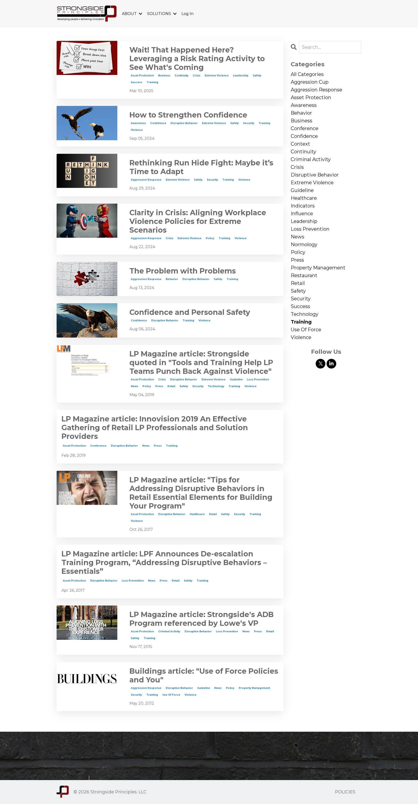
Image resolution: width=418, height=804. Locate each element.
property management (254, 688)
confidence (158, 123)
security (248, 123)
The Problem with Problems (182, 271)
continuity (181, 75)
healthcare (197, 514)
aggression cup (309, 82)
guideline (236, 379)
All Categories (307, 74)
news (134, 386)
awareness (138, 123)
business (164, 75)
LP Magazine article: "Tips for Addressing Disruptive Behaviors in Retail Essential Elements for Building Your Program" (200, 493)
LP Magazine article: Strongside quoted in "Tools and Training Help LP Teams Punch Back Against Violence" (201, 363)
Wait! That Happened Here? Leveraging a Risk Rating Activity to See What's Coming (197, 59)
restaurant (304, 275)
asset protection (142, 75)
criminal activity (169, 631)
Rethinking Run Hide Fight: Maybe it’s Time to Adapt (201, 167)
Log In (187, 13)
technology (216, 386)
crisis (196, 75)
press (159, 386)
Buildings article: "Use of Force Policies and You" (203, 675)
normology (304, 244)
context (300, 144)
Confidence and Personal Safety (189, 312)
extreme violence (217, 75)
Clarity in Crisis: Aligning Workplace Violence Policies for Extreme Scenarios (197, 221)
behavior (172, 279)
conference (98, 445)
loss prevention (258, 379)
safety (257, 75)
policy (210, 238)
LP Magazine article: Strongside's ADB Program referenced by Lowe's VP (201, 619)
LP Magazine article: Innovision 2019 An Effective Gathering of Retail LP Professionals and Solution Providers (154, 428)
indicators (303, 206)
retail (171, 386)
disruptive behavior (184, 123)
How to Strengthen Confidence (188, 115)
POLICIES (345, 792)
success (136, 82)
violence (137, 130)
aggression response (146, 179)
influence (302, 213)
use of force (171, 694)
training (152, 82)
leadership (240, 75)
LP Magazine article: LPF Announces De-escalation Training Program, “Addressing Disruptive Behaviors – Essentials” (164, 563)
